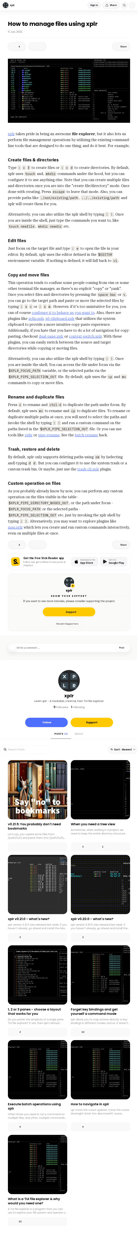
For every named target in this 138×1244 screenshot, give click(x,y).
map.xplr (15, 527)
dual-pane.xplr (51, 336)
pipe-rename (49, 435)
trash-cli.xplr (88, 469)
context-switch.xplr (85, 336)
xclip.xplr (36, 318)
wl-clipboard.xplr (60, 318)
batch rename (86, 435)
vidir (29, 435)
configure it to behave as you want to (63, 312)
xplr (11, 133)
